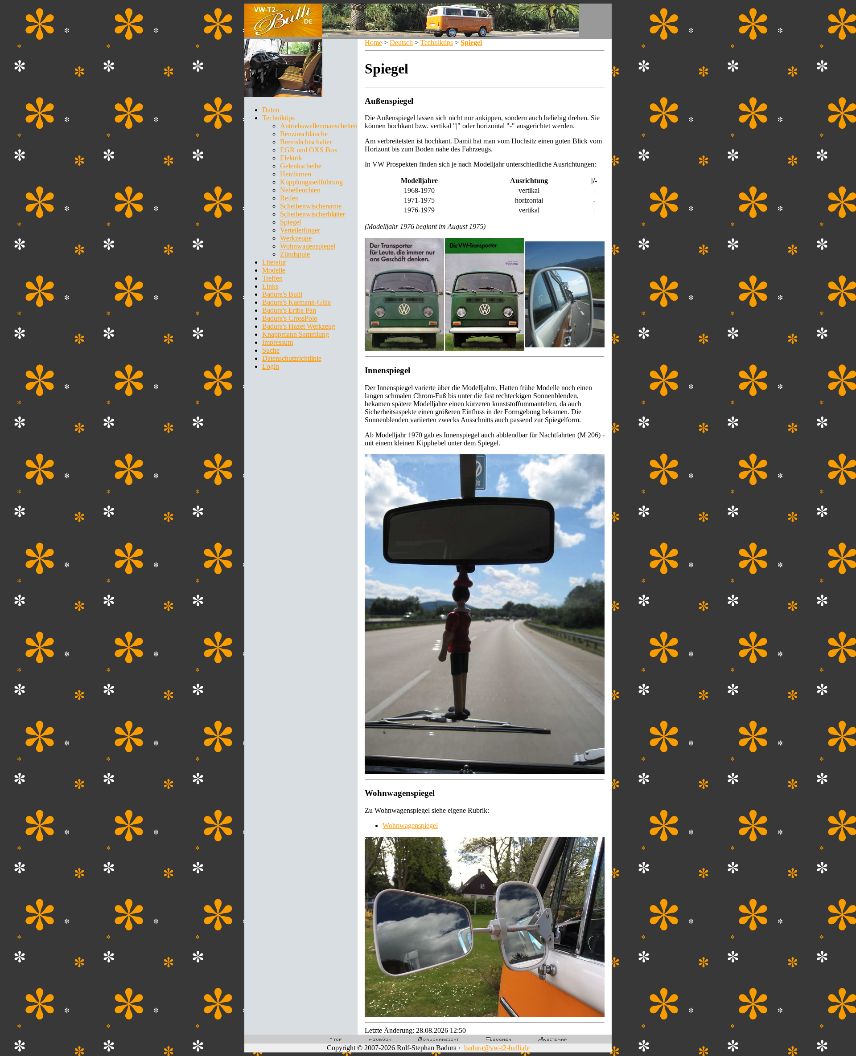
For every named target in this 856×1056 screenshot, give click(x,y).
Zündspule (295, 254)
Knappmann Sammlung (295, 334)
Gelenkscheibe (300, 166)
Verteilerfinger (300, 230)
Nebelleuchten (300, 190)
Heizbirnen (295, 174)
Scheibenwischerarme (311, 206)
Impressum (277, 342)
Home (373, 42)
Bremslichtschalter (306, 142)
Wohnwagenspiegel (307, 246)
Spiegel (290, 222)
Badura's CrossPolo (289, 318)
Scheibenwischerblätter (312, 214)
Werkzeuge (296, 238)
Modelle (273, 270)
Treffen (272, 278)
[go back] (379, 1039)
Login (270, 366)
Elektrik (291, 158)
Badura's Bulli (282, 294)
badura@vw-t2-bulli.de (497, 1048)
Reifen (289, 198)
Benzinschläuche (304, 134)
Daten (270, 110)
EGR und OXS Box (308, 150)
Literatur (274, 262)
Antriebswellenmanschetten (319, 126)
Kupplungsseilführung (311, 182)
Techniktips (278, 118)
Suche (271, 350)
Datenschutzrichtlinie (291, 358)
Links (270, 286)
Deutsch (401, 42)
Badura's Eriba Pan (289, 310)
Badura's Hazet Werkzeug (298, 326)
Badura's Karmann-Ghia (296, 302)
